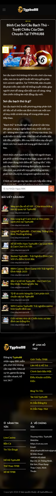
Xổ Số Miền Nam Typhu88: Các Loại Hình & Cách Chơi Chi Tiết (32, 245)
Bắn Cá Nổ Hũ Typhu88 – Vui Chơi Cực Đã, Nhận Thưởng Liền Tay (31, 282)
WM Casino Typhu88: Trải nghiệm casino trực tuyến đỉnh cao (32, 307)
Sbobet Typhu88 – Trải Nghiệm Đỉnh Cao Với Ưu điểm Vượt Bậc (32, 257)
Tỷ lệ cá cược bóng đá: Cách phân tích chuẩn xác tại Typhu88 (30, 295)
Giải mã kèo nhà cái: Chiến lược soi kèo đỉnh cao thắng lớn (31, 320)
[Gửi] (51, 188)
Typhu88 (17, 357)
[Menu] (4, 9)
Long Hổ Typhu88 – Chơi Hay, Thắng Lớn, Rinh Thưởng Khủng (32, 232)
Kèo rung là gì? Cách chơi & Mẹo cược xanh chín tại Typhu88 (30, 220)
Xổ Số (28, 21)
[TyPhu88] (28, 9)
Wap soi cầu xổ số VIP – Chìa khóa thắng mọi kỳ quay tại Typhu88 (31, 207)
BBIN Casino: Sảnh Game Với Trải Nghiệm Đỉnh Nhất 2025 (32, 270)
